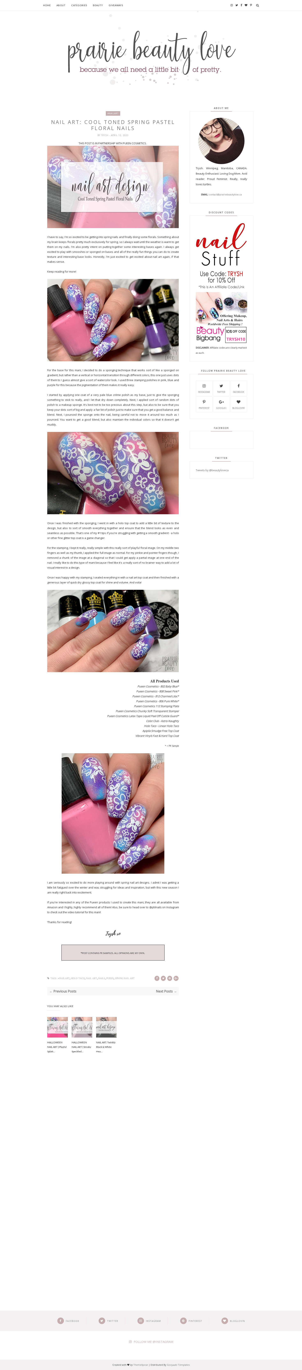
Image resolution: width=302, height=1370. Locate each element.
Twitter (221, 392)
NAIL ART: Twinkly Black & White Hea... (105, 1047)
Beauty (98, 5)
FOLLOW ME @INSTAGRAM (153, 1342)
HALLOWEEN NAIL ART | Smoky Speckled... (81, 1047)
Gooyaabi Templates (178, 1364)
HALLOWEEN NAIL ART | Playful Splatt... (57, 1047)
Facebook (238, 392)
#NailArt (113, 113)
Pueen (110, 978)
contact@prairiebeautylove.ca (225, 194)
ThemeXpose (140, 1364)
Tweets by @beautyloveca (212, 470)
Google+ (221, 408)
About (61, 5)
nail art (91, 978)
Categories (79, 5)
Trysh (105, 135)
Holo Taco (78, 978)
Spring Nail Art (125, 978)
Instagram (204, 392)
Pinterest (204, 408)
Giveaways (116, 5)
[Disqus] (113, 1126)
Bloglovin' (238, 408)
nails (101, 978)
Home (47, 5)
